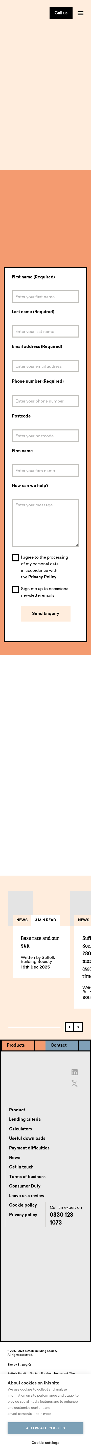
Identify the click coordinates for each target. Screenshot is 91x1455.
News (14, 1158)
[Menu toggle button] (80, 13)
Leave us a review (26, 1196)
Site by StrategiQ (19, 1365)
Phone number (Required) (38, 382)
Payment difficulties (29, 1148)
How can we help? (30, 486)
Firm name (22, 451)
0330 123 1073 (26, 254)
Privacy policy (23, 1215)
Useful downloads (27, 1139)
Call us (61, 13)
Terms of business (27, 1177)
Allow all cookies (45, 1428)
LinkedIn (60, 852)
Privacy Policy (42, 577)
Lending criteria (25, 1120)
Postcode (21, 416)
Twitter (35, 852)
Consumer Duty (24, 1186)
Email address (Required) (37, 347)
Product (17, 1110)
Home (9, 40)
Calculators (20, 1129)
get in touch (16, 846)
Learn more (42, 1414)
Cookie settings (46, 1443)
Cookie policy (23, 1205)
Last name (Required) (33, 312)
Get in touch (31, 40)
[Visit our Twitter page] (75, 1083)
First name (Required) (33, 277)
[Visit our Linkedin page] (75, 1072)
